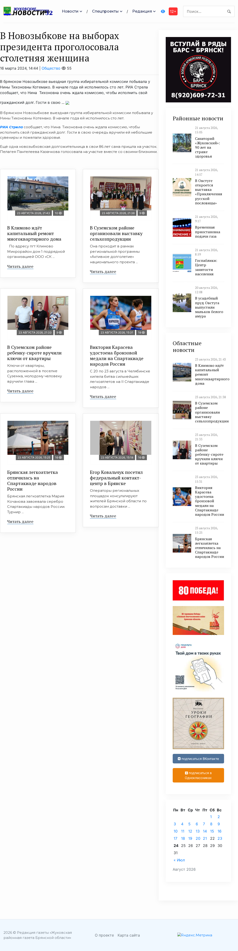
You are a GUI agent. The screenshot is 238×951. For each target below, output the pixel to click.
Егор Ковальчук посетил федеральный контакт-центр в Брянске (116, 477)
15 (212, 831)
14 (205, 831)
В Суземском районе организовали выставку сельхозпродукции (116, 233)
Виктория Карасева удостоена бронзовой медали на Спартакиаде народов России (116, 355)
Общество (51, 68)
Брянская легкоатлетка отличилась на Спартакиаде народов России (32, 480)
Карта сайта (129, 935)
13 (198, 831)
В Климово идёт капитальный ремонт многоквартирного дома (34, 233)
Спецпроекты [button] (105, 11)
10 (176, 831)
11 (182, 831)
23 (220, 838)
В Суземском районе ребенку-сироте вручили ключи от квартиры (34, 352)
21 (205, 838)
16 (219, 831)
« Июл (179, 860)
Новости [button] (70, 11)
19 (190, 838)
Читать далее (20, 266)
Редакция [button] (142, 11)
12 (190, 831)
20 (198, 838)
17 (175, 838)
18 (183, 838)
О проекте (104, 935)
